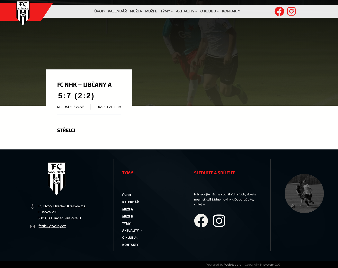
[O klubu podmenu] (218, 11)
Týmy (165, 11)
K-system (267, 264)
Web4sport (232, 264)
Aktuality (185, 11)
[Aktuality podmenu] (196, 11)
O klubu (208, 11)
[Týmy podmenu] (172, 11)
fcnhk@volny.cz (52, 226)
